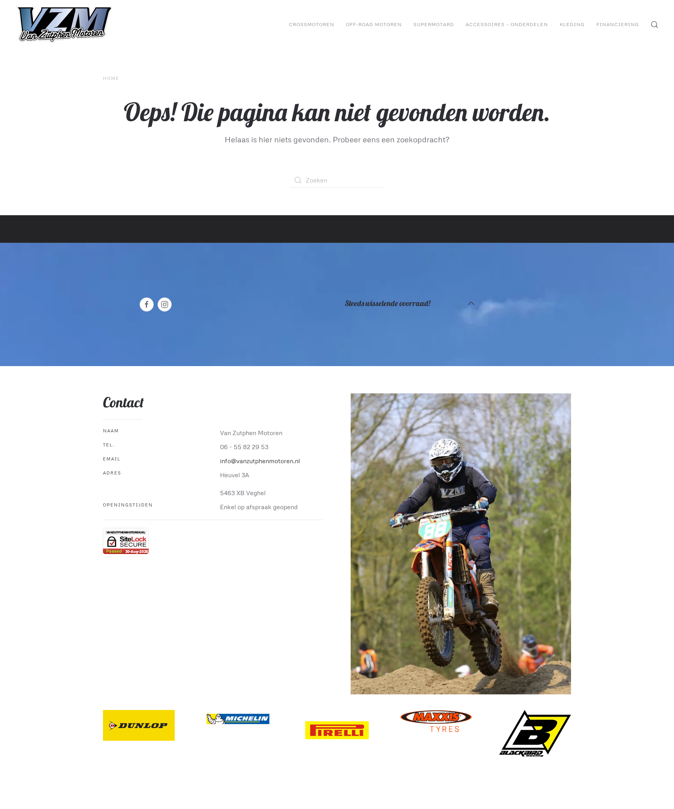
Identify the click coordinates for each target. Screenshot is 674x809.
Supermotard (433, 24)
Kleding (572, 24)
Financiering (617, 24)
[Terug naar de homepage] (65, 24)
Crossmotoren (311, 24)
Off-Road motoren (374, 24)
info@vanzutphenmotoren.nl (260, 461)
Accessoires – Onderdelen (507, 24)
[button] (654, 24)
